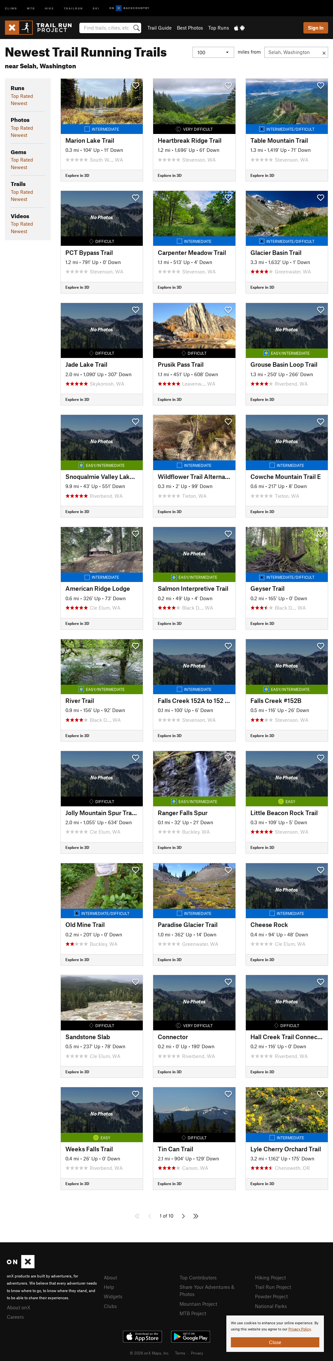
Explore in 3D (77, 175)
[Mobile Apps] (239, 28)
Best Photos (190, 28)
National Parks (271, 1306)
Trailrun (73, 8)
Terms (180, 1353)
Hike (49, 8)
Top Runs (218, 28)
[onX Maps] (20, 1266)
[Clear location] (324, 52)
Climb (11, 8)
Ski (96, 8)
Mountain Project (198, 1304)
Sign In (316, 28)
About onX (18, 1307)
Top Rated (22, 96)
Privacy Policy (299, 1329)
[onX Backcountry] (129, 8)
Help (109, 1287)
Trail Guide (159, 28)
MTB (31, 8)
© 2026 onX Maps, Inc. (149, 1353)
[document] (275, 1333)
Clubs (110, 1306)
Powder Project (271, 1296)
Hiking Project (270, 1277)
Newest (19, 103)
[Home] (41, 27)
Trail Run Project (273, 1287)
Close (275, 1342)
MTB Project (193, 1313)
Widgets (113, 1296)
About (110, 1277)
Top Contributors (198, 1277)
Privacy (197, 1353)
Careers (15, 1317)
